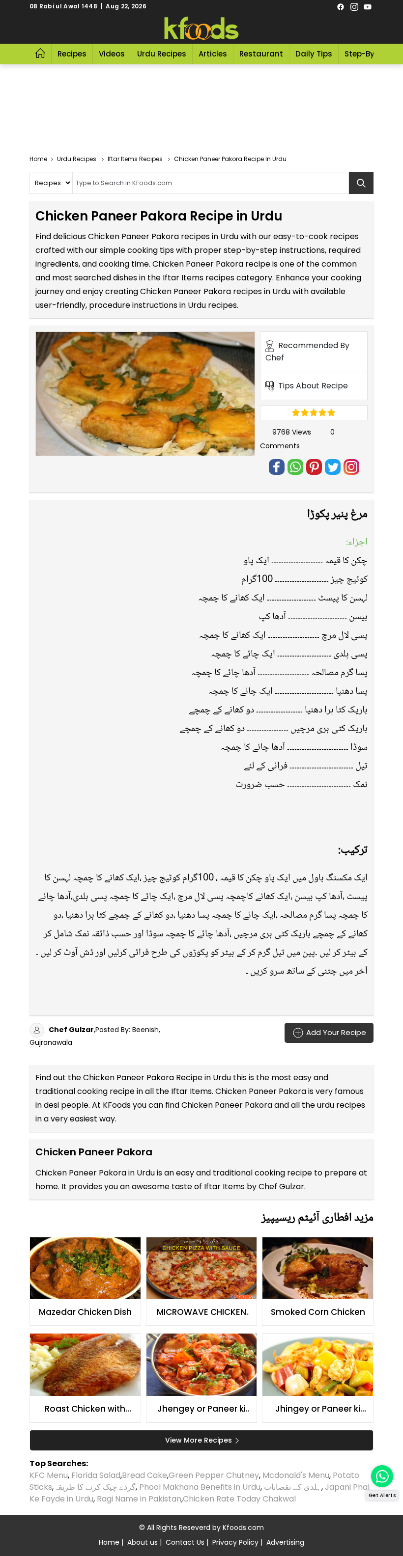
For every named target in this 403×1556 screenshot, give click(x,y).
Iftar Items (191, 1091)
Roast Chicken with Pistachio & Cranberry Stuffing (85, 1409)
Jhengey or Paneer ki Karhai (201, 1409)
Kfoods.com (243, 1527)
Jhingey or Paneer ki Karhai (317, 1409)
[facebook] (340, 6)
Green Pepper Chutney (214, 1475)
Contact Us (185, 1542)
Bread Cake (144, 1475)
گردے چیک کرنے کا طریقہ (95, 1487)
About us (142, 1542)
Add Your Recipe (335, 1032)
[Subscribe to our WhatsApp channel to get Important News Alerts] (382, 1476)
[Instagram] (354, 6)
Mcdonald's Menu (295, 1475)
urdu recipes (341, 1105)
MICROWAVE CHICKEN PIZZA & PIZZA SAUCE (201, 1312)
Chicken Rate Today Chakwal (239, 1498)
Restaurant (261, 54)
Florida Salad (95, 1475)
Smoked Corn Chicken (318, 1312)
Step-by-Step (370, 54)
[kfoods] (201, 28)
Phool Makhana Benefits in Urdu (199, 1487)
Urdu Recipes (161, 54)
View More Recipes (198, 1440)
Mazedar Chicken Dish (85, 1312)
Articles (213, 54)
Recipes (72, 54)
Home (109, 1542)
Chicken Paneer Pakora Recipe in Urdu (157, 1077)
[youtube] (368, 6)
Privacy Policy (235, 1542)
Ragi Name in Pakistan (139, 1498)
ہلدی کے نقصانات (292, 1487)
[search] (361, 183)
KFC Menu (48, 1475)
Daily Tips (313, 54)
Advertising (285, 1542)
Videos (112, 54)
